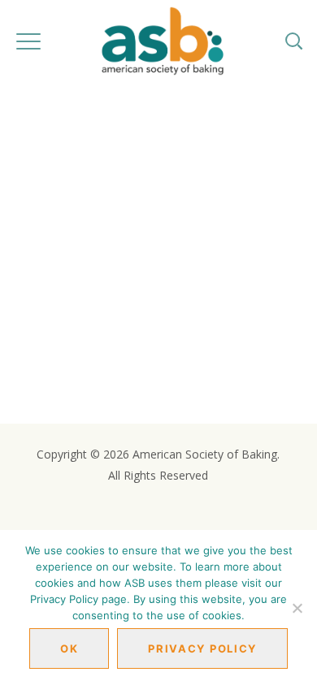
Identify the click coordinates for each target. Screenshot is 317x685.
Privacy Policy (202, 648)
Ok (69, 648)
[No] (297, 608)
